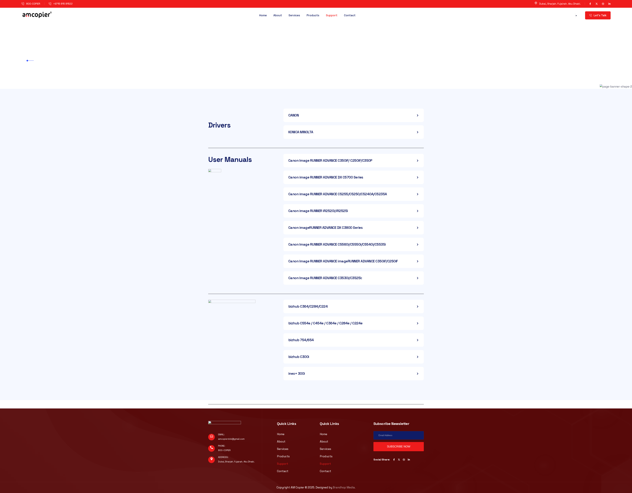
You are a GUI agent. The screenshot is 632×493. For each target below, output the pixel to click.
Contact (350, 15)
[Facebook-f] (590, 4)
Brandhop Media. (344, 487)
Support (331, 15)
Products (313, 15)
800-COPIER (33, 3)
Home (263, 15)
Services (294, 15)
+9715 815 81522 (63, 3)
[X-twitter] (596, 4)
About (277, 15)
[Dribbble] (603, 4)
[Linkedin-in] (609, 4)
